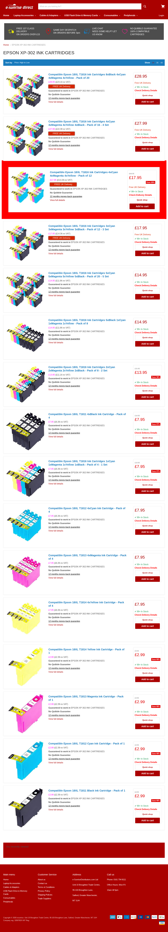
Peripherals (130, 15)
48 (162, 63)
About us (41, 879)
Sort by (8, 62)
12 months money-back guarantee (64, 98)
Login (161, 15)
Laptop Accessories (24, 15)
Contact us (42, 883)
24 (153, 63)
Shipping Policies (45, 895)
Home (6, 15)
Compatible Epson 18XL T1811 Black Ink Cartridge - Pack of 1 (86, 790)
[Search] (144, 6)
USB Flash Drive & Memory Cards (81, 15)
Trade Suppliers (44, 898)
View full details (55, 102)
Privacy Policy (44, 891)
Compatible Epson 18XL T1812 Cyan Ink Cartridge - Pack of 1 (86, 743)
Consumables (111, 15)
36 (157, 63)
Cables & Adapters (49, 15)
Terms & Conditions (46, 887)
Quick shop (147, 95)
